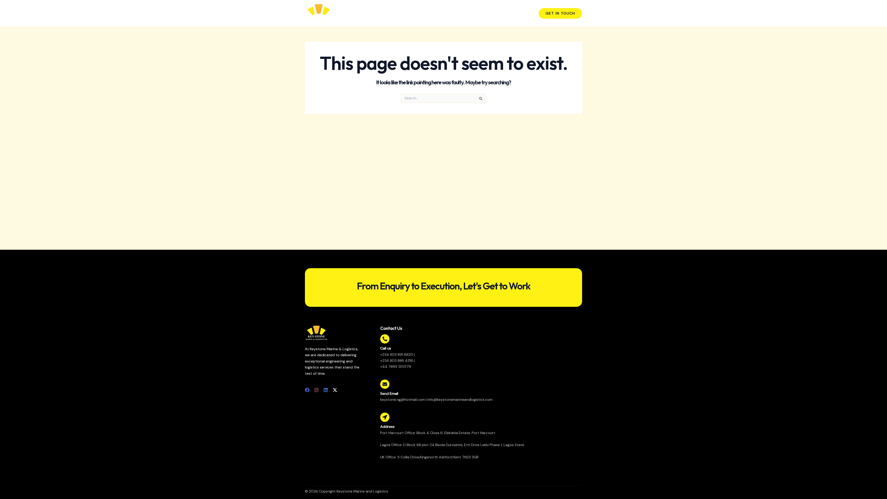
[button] (560, 13)
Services (480, 13)
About (460, 13)
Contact (523, 13)
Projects (502, 13)
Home (442, 13)
